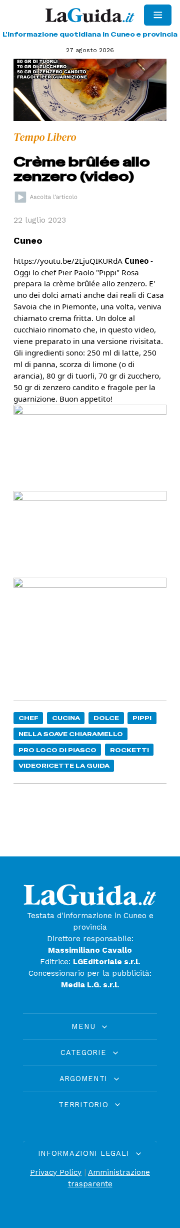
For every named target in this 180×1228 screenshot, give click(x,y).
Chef (28, 718)
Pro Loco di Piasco (57, 750)
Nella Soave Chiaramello (70, 734)
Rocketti (129, 750)
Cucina (66, 718)
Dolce (106, 718)
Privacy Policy (56, 1172)
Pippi (142, 718)
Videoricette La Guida (64, 765)
